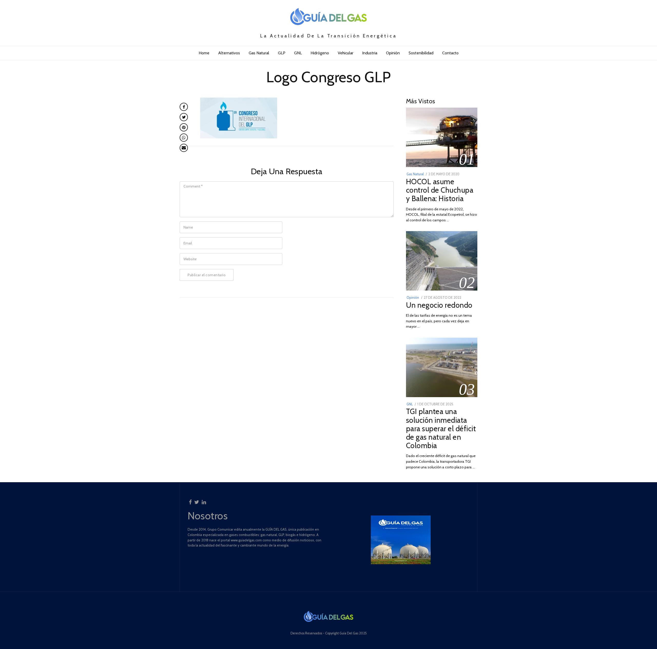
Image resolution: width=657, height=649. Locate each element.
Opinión (393, 52)
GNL (298, 52)
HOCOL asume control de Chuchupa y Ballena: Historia (440, 190)
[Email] (184, 148)
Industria (369, 52)
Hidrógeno (320, 52)
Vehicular (345, 52)
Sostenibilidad (421, 52)
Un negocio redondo (439, 305)
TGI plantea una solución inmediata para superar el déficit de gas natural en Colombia (441, 428)
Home (204, 52)
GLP (281, 52)
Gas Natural (259, 52)
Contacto (450, 52)
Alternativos (229, 52)
